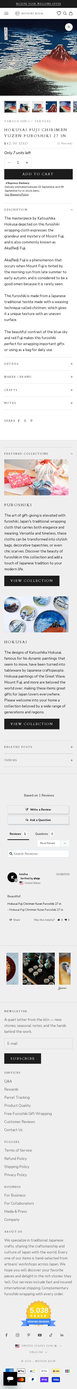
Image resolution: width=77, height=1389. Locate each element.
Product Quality (17, 1105)
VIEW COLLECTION (31, 580)
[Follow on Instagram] (17, 1335)
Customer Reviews (19, 1121)
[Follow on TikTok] (51, 1335)
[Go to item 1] (10, 107)
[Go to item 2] (24, 107)
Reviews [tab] (15, 834)
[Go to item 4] (51, 107)
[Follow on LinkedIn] (62, 1335)
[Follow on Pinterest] (29, 1335)
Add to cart (38, 174)
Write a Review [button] (40, 810)
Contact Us (13, 1129)
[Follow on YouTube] (40, 1335)
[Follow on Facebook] (6, 1335)
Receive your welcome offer (38, 3)
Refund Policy (15, 1158)
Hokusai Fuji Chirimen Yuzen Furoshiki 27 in (34, 904)
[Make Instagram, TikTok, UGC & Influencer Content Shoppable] (62, 989)
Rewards (11, 1089)
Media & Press (15, 1211)
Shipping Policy (16, 1166)
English (36, 1352)
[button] (60, 920)
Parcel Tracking (17, 1097)
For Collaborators (19, 1203)
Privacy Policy (15, 1174)
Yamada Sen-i (17, 121)
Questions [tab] (41, 834)
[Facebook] (18, 420)
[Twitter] (25, 420)
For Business (14, 1195)
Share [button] (16, 920)
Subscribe (22, 1058)
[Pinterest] (31, 420)
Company (11, 1219)
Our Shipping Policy (17, 194)
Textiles (42, 121)
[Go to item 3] (38, 107)
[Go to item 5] (65, 107)
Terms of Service (18, 1150)
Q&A (8, 1081)
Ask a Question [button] (40, 820)
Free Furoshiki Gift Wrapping (28, 1113)
